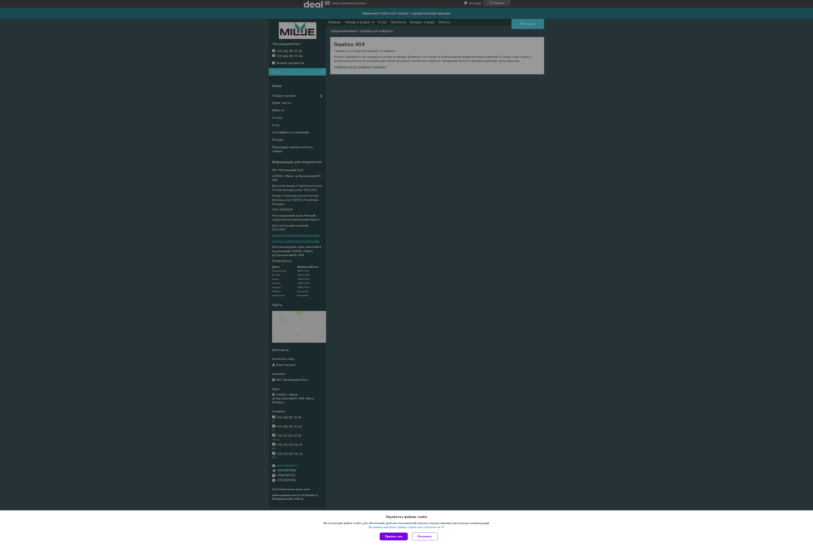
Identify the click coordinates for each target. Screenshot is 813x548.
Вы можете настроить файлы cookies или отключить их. (405, 527)
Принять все (393, 536)
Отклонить (425, 536)
